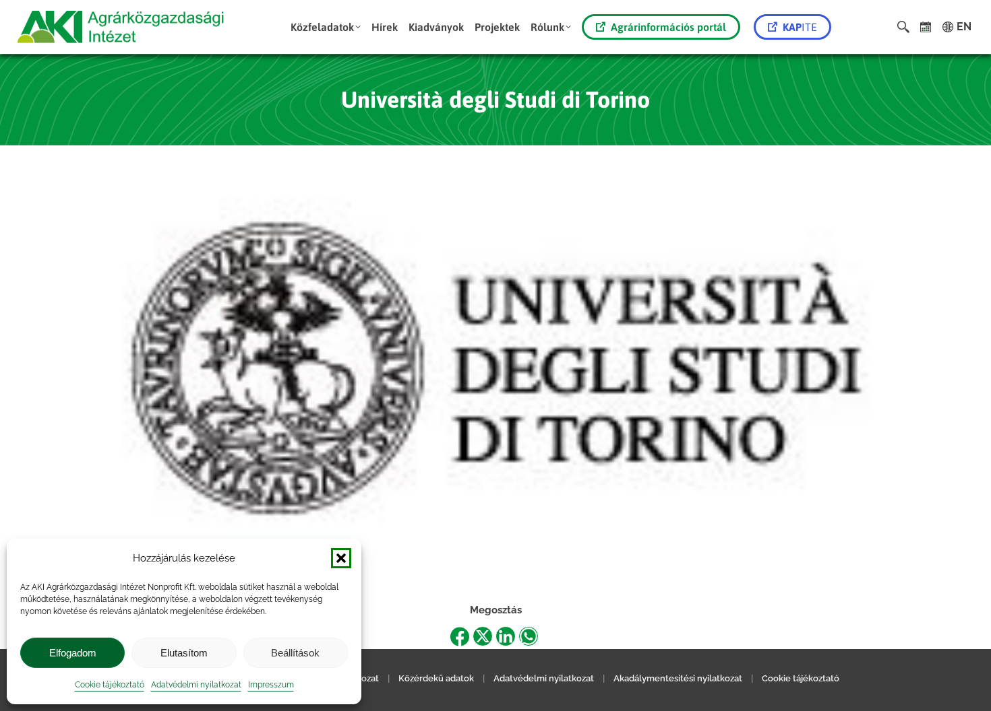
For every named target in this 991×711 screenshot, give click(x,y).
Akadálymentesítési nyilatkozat (677, 678)
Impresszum (271, 684)
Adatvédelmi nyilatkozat (196, 684)
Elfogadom (72, 652)
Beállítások (295, 652)
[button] (341, 558)
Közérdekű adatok (436, 678)
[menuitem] (325, 27)
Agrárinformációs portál (668, 27)
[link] (926, 27)
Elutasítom (184, 652)
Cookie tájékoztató (109, 684)
